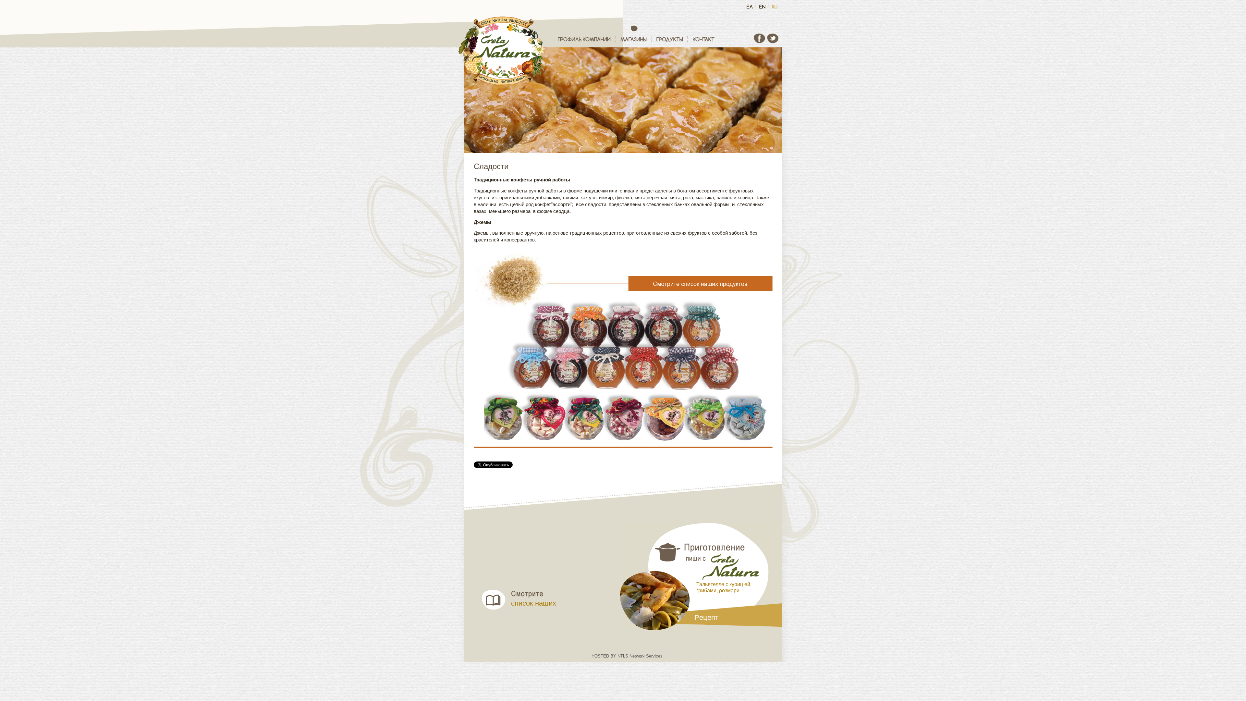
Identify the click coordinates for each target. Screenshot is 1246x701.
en (762, 7)
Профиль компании (584, 39)
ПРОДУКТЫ (669, 39)
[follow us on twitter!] (773, 42)
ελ (750, 7)
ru (774, 7)
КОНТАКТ (704, 39)
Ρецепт (706, 617)
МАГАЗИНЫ (633, 39)
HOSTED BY (627, 656)
